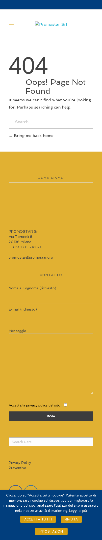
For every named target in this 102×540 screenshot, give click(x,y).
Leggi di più (78, 511)
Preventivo (17, 468)
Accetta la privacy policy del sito (34, 405)
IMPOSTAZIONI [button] (51, 531)
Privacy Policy (20, 463)
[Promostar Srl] (51, 24)
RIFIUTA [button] (71, 519)
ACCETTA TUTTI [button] (38, 519)
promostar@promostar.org (31, 257)
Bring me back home (33, 135)
